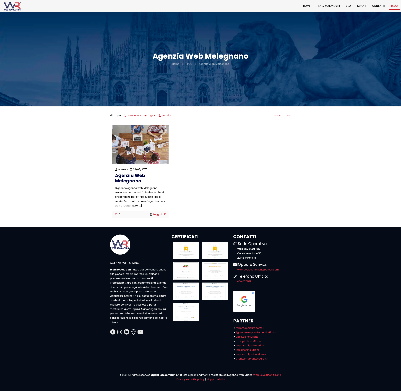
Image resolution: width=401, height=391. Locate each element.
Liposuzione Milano (247, 337)
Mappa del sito (215, 379)
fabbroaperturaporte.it (250, 328)
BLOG (189, 64)
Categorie (133, 115)
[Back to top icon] (386, 384)
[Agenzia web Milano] (12, 6)
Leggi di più (159, 214)
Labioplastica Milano (248, 341)
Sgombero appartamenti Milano (256, 332)
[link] (186, 251)
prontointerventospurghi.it (252, 358)
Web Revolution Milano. (267, 375)
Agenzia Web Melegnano (214, 64)
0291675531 (244, 281)
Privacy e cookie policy (190, 379)
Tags (150, 115)
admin (122, 169)
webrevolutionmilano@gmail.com (258, 269)
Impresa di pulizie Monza (251, 354)
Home (175, 64)
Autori (165, 115)
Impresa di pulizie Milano (251, 345)
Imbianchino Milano (248, 350)
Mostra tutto (283, 115)
